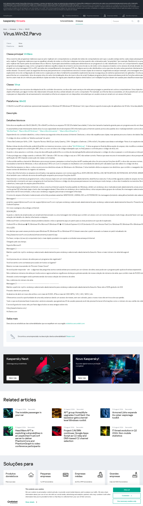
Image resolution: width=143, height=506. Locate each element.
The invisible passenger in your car (28, 413)
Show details (29, 502)
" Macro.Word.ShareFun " (68, 131)
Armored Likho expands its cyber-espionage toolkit (124, 415)
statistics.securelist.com (75, 323)
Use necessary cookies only (126, 501)
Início (5, 29)
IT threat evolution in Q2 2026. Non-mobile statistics (124, 433)
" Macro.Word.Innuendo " (48, 131)
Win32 (27, 29)
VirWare (28, 54)
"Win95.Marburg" (78, 146)
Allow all (127, 490)
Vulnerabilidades (66, 21)
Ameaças (79, 21)
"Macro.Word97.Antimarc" (28, 131)
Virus (20, 29)
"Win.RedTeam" (12, 131)
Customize (125, 495)
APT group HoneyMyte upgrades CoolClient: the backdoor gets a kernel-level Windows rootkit (77, 416)
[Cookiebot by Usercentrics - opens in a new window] (12, 502)
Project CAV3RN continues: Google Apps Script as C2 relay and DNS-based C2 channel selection (76, 435)
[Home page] (15, 21)
